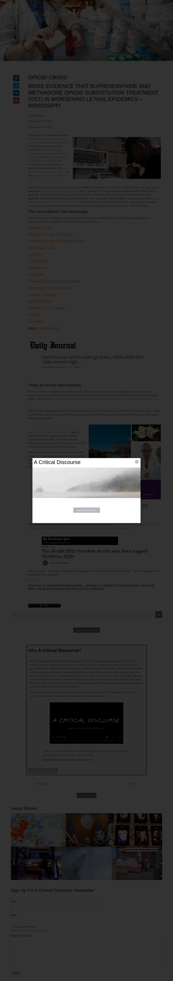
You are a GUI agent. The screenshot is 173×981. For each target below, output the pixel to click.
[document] (86, 490)
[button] (137, 462)
